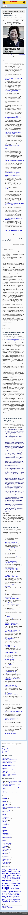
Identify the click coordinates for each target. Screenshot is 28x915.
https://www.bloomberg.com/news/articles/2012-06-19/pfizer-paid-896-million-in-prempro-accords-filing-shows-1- (14, 205)
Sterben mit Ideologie (7, 762)
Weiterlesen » (7, 328)
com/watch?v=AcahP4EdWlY (11, 652)
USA (3, 899)
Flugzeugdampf (6, 775)
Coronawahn (5, 802)
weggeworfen (8, 348)
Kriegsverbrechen (15, 878)
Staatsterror (15, 897)
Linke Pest (6, 881)
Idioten (4, 823)
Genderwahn (5, 811)
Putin (8, 894)
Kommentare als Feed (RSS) (7, 907)
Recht (4, 850)
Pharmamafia (6, 893)
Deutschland (5, 804)
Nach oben (25, 913)
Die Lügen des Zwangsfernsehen (9, 774)
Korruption (8, 878)
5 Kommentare (21, 530)
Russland (5, 896)
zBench (20, 912)
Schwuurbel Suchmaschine (7, 748)
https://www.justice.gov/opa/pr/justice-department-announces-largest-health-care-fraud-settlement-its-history (13, 117)
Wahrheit (5, 901)
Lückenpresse (7, 834)
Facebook (5, 805)
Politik (4, 841)
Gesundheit (5, 813)
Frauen (9, 875)
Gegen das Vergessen (7, 810)
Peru (20, 891)
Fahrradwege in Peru (14, 792)
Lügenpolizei (5, 831)
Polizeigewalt (7, 849)
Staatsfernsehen (9, 897)
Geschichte (14, 875)
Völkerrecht (5, 863)
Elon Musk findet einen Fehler (9, 765)
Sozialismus (12, 896)
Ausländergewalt (6, 799)
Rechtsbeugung (6, 852)
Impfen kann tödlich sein (10, 527)
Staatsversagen (6, 859)
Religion (5, 853)
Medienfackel (5, 751)
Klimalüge (4, 878)
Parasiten (9, 891)
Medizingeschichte (7, 837)
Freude (4, 808)
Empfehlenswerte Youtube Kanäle (10, 759)
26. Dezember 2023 (19, 63)
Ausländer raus (14, 869)
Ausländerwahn (7, 843)
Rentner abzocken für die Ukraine (10, 766)
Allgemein (5, 798)
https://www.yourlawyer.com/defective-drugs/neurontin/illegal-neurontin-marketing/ (13, 147)
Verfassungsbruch (9, 899)
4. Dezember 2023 (19, 424)
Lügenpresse (6, 833)
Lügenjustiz (5, 830)
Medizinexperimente (13, 890)
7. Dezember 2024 (18, 17)
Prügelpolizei (18, 893)
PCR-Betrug (15, 891)
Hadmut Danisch (5, 750)
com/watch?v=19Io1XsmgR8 (11, 725)
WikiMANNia (4, 749)
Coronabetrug (11, 871)
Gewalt (4, 814)
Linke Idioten (6, 824)
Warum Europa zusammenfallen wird (10, 772)
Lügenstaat (10, 885)
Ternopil (12, 424)
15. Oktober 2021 (18, 529)
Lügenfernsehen (6, 828)
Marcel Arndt (5, 792)
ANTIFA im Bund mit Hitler (8, 764)
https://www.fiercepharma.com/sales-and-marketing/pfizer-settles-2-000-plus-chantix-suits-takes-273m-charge (13, 230)
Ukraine (4, 860)
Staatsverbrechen (6, 857)
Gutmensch (5, 820)
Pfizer (4, 61)
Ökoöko (4, 840)
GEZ (4, 815)
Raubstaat (12, 894)
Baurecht (5, 768)
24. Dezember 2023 (19, 242)
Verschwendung (6, 862)
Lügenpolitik (6, 844)
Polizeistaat (5, 847)
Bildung (4, 801)
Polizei (12, 893)
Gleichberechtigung (7, 818)
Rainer (12, 242)
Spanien (5, 856)
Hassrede (18, 877)
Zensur (5, 846)
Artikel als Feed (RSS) (6, 906)
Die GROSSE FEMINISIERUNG (9, 761)
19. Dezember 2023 (19, 336)
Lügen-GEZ (6, 817)
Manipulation (5, 836)
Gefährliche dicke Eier (9, 15)
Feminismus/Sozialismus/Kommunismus (11, 807)
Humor (4, 821)
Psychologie (4, 894)
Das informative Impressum (7, 752)
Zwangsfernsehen (14, 901)
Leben (4, 827)
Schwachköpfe (6, 855)
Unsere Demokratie (7, 758)
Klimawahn (5, 826)
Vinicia (12, 17)
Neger (4, 839)
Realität (17, 894)
